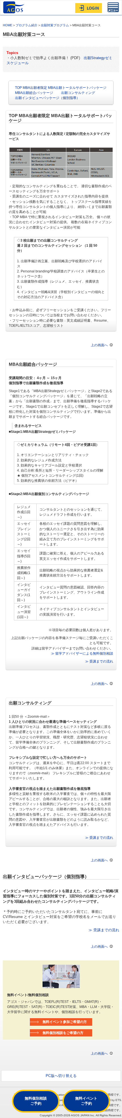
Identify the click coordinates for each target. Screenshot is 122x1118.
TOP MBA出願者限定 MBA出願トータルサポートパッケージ (60, 87)
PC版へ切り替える (61, 1076)
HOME (7, 25)
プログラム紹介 (26, 25)
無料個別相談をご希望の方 (63, 1033)
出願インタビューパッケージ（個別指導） (47, 98)
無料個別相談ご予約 (36, 1101)
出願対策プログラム (55, 25)
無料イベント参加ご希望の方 (65, 1022)
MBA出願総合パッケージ (34, 92)
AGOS (14, 7)
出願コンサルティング (78, 92)
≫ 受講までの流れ (99, 661)
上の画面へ (99, 345)
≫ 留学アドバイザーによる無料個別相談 (82, 653)
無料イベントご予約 (86, 1101)
